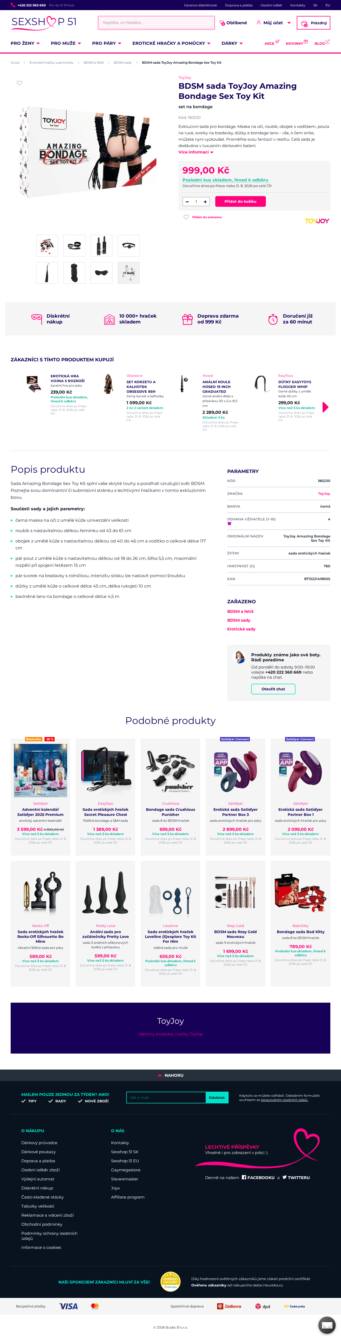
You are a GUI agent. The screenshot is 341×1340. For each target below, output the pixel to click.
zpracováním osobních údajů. (284, 1100)
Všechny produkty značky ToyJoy (170, 1034)
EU (328, 5)
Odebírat (217, 1097)
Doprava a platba (239, 5)
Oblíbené (234, 23)
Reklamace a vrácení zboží (47, 1215)
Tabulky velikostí (37, 1206)
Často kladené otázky (42, 1197)
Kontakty (297, 5)
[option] (57, 394)
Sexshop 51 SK (125, 1151)
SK (315, 5)
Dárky (229, 43)
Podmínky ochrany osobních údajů (49, 1236)
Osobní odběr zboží (40, 1169)
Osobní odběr (271, 5)
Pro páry (104, 43)
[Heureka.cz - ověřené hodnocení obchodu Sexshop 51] (170, 1290)
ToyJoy (184, 77)
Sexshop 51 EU (125, 1160)
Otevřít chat (273, 689)
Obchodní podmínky (41, 1224)
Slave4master (124, 1178)
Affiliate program (128, 1197)
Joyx (115, 1188)
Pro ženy (22, 43)
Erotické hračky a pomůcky (168, 43)
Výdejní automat (37, 1178)
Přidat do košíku (241, 201)
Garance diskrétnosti (200, 5)
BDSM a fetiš (94, 62)
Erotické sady (241, 628)
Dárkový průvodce (39, 1142)
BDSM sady (123, 62)
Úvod (15, 62)
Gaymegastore (125, 1169)
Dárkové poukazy (38, 1151)
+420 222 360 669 (31, 5)
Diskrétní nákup (37, 1188)
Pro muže (63, 43)
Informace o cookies (41, 1247)
